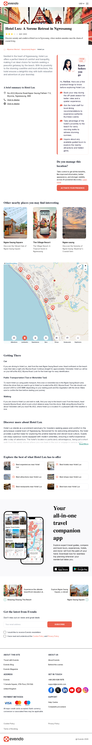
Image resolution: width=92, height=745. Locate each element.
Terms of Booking (11, 729)
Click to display (13, 100)
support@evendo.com (57, 684)
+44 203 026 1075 (56, 680)
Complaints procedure (57, 707)
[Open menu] (87, 3)
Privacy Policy (53, 636)
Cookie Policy (38, 636)
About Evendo (54, 660)
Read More (83, 444)
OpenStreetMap (11, 263)
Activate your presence (72, 188)
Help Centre (53, 702)
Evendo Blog (9, 665)
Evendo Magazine (11, 669)
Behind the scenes (55, 665)
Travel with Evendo (11, 660)
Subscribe (60, 624)
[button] (46, 300)
